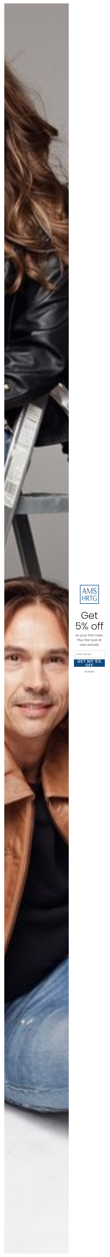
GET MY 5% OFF (89, 663)
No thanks (89, 671)
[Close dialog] (107, 3)
